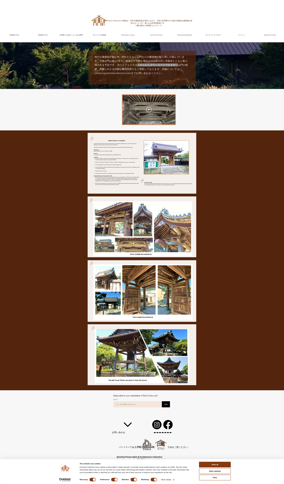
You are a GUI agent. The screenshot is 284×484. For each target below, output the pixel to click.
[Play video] (149, 109)
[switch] (114, 479)
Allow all (215, 464)
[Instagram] (157, 424)
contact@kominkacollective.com (113, 73)
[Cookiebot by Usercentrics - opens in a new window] (65, 479)
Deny (215, 477)
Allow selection (215, 471)
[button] (128, 34)
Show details (166, 480)
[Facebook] (168, 424)
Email (115, 399)
